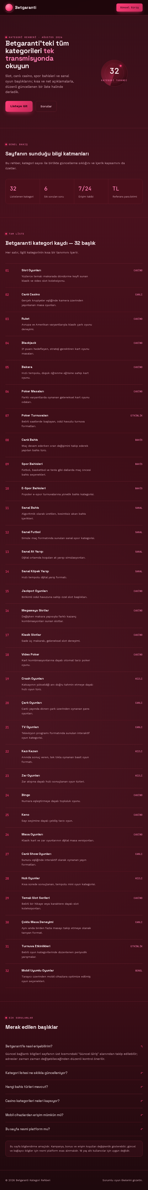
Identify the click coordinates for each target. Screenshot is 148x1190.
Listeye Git (19, 106)
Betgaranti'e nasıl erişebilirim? (28, 1046)
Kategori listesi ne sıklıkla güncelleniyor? (36, 1073)
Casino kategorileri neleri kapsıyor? (32, 1101)
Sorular (46, 106)
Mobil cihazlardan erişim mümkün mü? (34, 1115)
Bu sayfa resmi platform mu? (27, 1129)
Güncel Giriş (129, 7)
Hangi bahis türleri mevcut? (26, 1087)
